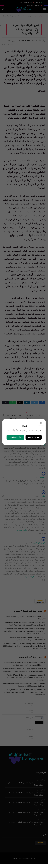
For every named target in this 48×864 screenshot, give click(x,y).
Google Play (13, 437)
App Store (32, 437)
